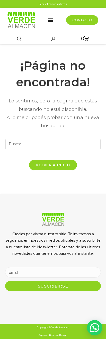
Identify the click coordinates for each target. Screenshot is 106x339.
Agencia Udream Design (53, 335)
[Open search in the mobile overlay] (19, 39)
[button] (50, 20)
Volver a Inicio (53, 165)
